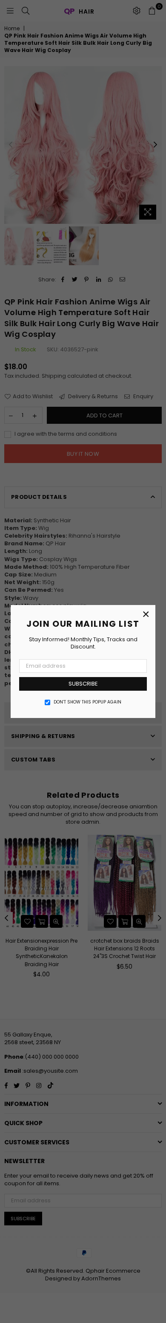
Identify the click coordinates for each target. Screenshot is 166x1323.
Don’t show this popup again (87, 702)
